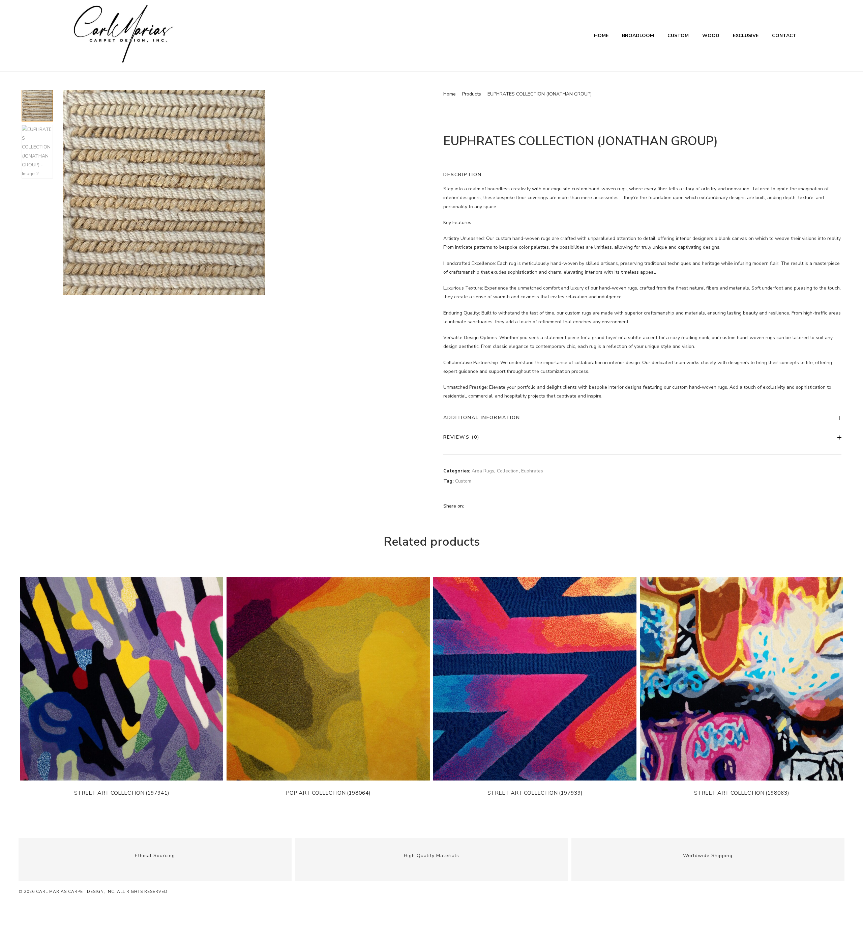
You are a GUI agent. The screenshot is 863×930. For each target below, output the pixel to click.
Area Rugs (483, 471)
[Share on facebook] (469, 506)
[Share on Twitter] (477, 506)
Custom (678, 35)
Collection (507, 471)
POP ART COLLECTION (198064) (328, 793)
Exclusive (745, 35)
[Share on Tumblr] (493, 506)
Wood (710, 35)
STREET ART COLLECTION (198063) (741, 793)
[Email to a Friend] (517, 506)
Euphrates (532, 471)
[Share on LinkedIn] (485, 506)
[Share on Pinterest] (509, 506)
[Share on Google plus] (501, 506)
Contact (784, 35)
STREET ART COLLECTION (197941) (121, 793)
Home (601, 35)
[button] (421, 98)
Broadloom (638, 35)
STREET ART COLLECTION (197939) (535, 793)
